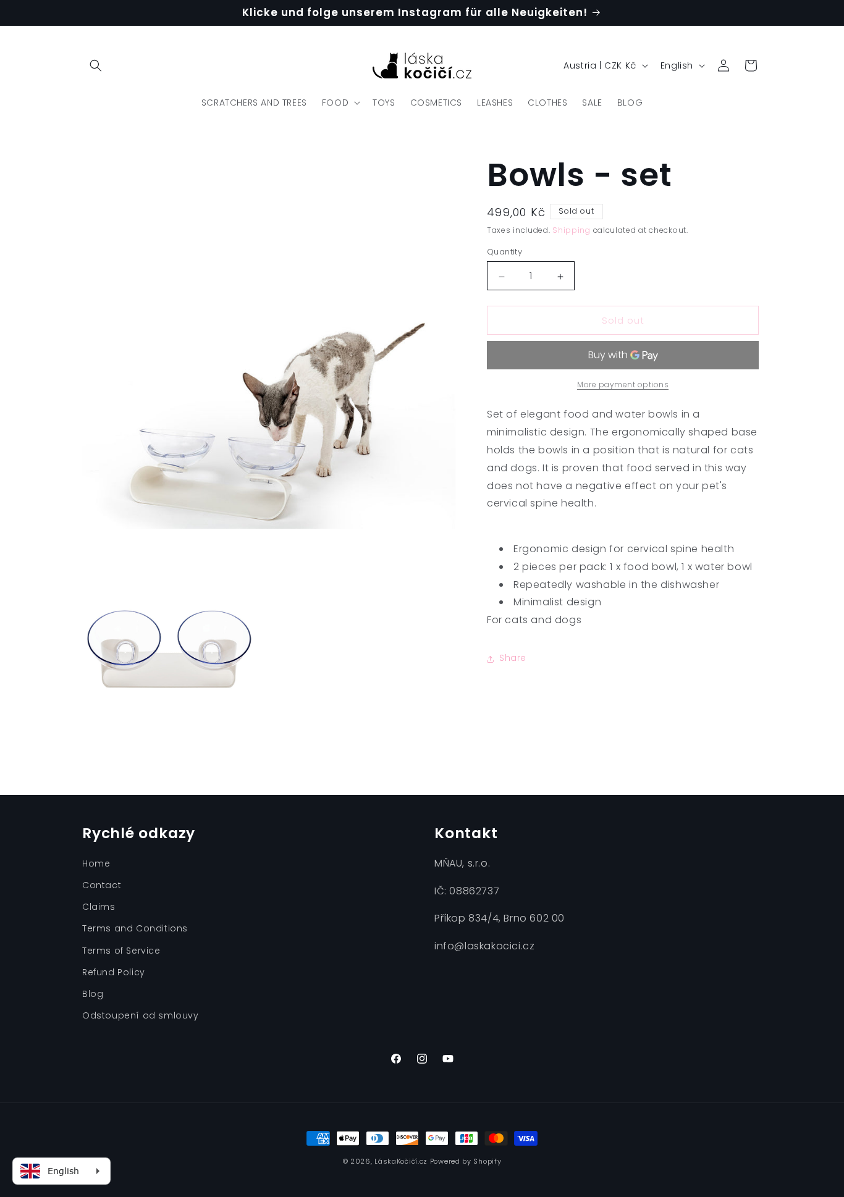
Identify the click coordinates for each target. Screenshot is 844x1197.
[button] (95, 65)
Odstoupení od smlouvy (140, 1015)
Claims (99, 907)
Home (96, 863)
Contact (101, 885)
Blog (92, 994)
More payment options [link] (623, 385)
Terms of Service (121, 950)
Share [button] (512, 658)
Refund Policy (113, 972)
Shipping (571, 230)
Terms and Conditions (135, 929)
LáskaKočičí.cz (401, 1161)
